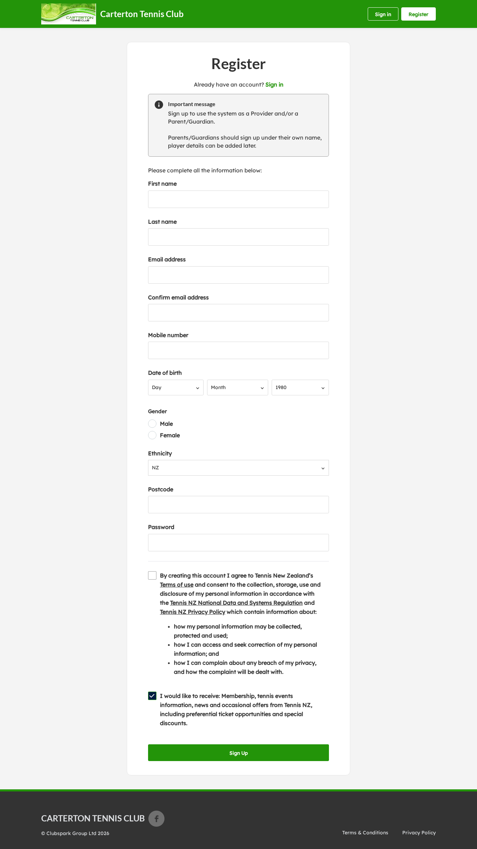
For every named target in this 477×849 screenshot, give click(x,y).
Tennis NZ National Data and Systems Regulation (236, 602)
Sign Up (238, 753)
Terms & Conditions (365, 832)
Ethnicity (160, 453)
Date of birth (165, 372)
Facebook (156, 819)
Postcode (160, 489)
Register (418, 14)
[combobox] (176, 387)
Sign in (383, 14)
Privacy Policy (419, 832)
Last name (162, 221)
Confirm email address (178, 297)
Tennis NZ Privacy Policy (192, 611)
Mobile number (168, 335)
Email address (167, 259)
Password (161, 526)
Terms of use (176, 584)
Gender (157, 411)
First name (162, 183)
